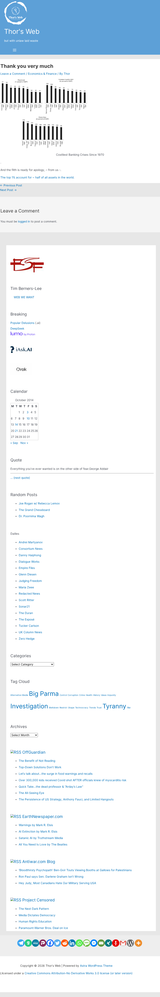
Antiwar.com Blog (38, 861)
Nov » (24, 443)
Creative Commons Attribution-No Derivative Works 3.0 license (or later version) (78, 973)
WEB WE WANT (22, 297)
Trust (99, 707)
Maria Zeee (26, 587)
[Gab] (28, 943)
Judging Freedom (30, 581)
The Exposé (26, 619)
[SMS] (86, 943)
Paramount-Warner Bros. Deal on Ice (43, 928)
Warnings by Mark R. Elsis (36, 825)
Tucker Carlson (29, 625)
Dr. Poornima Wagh (31, 516)
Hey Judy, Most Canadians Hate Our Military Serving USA (57, 883)
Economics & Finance (42, 73)
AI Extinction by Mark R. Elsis (38, 831)
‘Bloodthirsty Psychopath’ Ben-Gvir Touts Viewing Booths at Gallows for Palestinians (75, 870)
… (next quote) (20, 477)
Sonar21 (24, 606)
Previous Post (11, 185)
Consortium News (30, 548)
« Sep (14, 443)
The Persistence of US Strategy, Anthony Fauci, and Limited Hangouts (66, 799)
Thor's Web (22, 31)
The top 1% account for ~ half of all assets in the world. (37, 177)
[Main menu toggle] (14, 50)
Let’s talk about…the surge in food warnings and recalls (55, 773)
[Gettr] (115, 943)
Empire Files (27, 568)
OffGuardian (33, 752)
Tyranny (114, 706)
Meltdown (54, 707)
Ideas (103, 695)
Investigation (29, 706)
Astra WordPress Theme (96, 965)
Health (89, 695)
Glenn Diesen (27, 574)
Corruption (73, 695)
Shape (71, 707)
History (96, 695)
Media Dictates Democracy (37, 915)
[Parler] (42, 943)
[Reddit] (64, 943)
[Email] (101, 943)
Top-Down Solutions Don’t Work (40, 767)
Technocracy (81, 707)
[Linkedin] (72, 943)
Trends (92, 707)
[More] (138, 943)
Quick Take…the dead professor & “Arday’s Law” (51, 786)
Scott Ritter (26, 600)
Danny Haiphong (30, 555)
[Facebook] (50, 943)
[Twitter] (57, 943)
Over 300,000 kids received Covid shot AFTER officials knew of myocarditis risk (72, 780)
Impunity (111, 695)
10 (28, 418)
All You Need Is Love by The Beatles (43, 844)
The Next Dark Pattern (34, 908)
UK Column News (30, 632)
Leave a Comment (12, 73)
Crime (82, 695)
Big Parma (44, 693)
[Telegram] (21, 943)
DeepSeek (17, 328)
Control (63, 695)
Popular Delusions (22, 323)
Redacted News (29, 593)
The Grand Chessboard (34, 510)
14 (16, 424)
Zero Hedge (27, 638)
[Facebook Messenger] (94, 943)
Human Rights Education (35, 921)
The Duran (26, 613)
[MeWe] (35, 943)
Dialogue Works (29, 561)
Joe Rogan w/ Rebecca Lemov (39, 503)
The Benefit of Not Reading (37, 760)
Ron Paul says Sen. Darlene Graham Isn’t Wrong (51, 876)
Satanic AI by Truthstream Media (41, 838)
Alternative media (19, 695)
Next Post (8, 190)
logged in (24, 221)
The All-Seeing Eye (31, 793)
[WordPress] (130, 943)
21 (16, 430)
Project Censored (38, 899)
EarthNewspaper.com (42, 816)
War (129, 707)
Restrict (63, 707)
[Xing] (108, 943)
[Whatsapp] (79, 943)
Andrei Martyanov (31, 542)
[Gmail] (123, 943)
